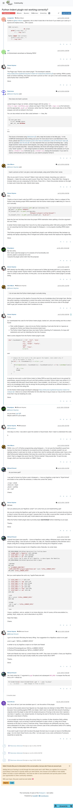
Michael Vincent (11, 468)
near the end (23, 142)
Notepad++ (42, 793)
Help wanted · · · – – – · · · (9, 13)
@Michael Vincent (23, 631)
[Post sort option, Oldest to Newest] (58, 13)
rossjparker (10, 18)
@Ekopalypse (22, 425)
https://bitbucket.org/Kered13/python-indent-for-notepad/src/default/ (29, 73)
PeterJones (10, 91)
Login (11, 782)
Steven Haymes (11, 65)
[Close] (69, 766)
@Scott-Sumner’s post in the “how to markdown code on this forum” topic (43, 140)
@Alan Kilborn (20, 18)
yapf (17, 413)
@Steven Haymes (21, 285)
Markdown (30, 136)
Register (6, 782)
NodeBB (35, 796)
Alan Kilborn (10, 164)
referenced (20, 746)
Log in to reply (66, 13)
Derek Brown (11, 701)
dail (8, 50)
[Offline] (4, 19)
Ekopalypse (10, 248)
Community (18, 3)
